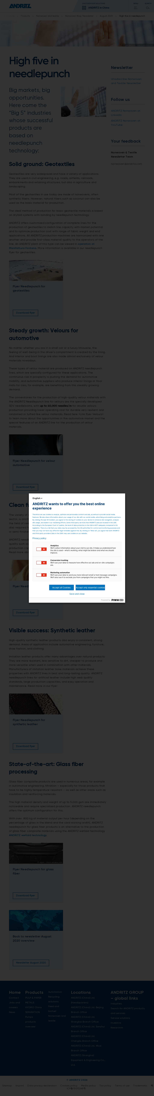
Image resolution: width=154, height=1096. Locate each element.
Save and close (77, 594)
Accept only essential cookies (90, 587)
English (36, 498)
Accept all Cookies (61, 587)
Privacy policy (39, 538)
